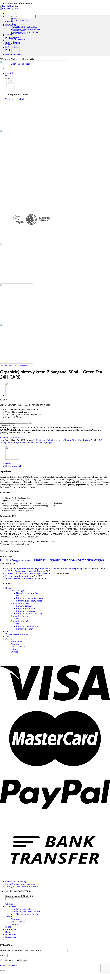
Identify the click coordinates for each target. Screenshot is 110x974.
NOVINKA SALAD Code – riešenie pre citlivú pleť (28, 574)
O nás (8, 45)
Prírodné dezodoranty (15, 576)
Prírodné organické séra (27, 626)
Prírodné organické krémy (59, 440)
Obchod (9, 22)
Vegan (49, 443)
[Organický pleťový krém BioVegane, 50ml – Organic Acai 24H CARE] (12, 395)
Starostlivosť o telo (20, 616)
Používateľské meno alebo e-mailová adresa (21, 950)
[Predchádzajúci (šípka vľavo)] (1, 973)
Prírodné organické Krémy (23, 27)
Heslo (3, 955)
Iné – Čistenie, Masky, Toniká (24, 32)
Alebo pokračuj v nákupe (11, 438)
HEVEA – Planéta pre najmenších (20, 571)
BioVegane (16, 37)
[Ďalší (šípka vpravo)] (4, 973)
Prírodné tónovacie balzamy (29, 614)
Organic (22, 443)
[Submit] (12, 19)
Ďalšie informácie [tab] (13, 466)
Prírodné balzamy (24, 606)
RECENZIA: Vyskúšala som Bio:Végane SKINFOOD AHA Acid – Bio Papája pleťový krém (46, 568)
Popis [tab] (8, 464)
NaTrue (14, 443)
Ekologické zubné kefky (27, 593)
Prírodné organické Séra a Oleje (25, 29)
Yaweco (14, 652)
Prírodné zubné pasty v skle (29, 601)
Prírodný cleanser (24, 629)
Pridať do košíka (7, 425)
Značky (8, 34)
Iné (17, 596)
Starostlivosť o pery (20, 603)
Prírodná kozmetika (36, 443)
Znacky (12, 365)
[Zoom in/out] (4, 970)
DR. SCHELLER (18, 40)
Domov (3, 365)
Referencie (10, 47)
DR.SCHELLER (29, 561)
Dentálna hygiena (19, 591)
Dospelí (8, 588)
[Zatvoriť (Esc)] (1, 970)
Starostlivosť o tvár (14, 24)
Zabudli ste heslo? (8, 965)
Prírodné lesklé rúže (25, 608)
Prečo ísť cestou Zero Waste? (19, 579)
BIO (100, 440)
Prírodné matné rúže (25, 611)
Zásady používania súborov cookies (21, 887)
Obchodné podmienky (15, 881)
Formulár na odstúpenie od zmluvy (21, 884)
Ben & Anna (16, 642)
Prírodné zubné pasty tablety (29, 598)
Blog (7, 50)
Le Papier (15, 42)
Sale (7, 636)
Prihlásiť (23, 961)
